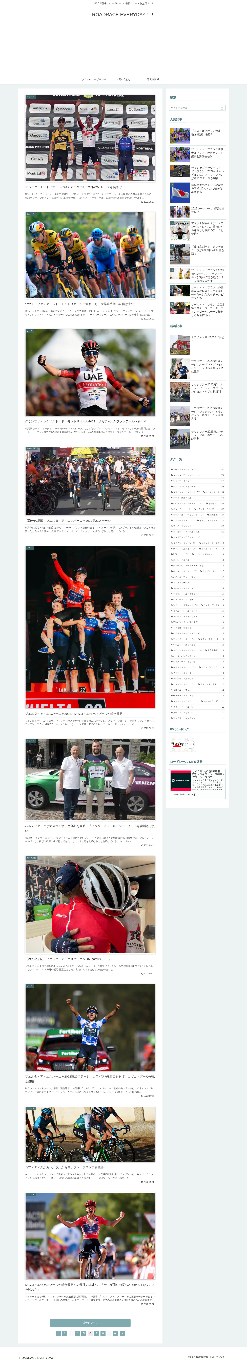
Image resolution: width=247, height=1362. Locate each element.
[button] (222, 109)
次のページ (90, 1322)
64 (115, 1333)
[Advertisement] (123, 49)
